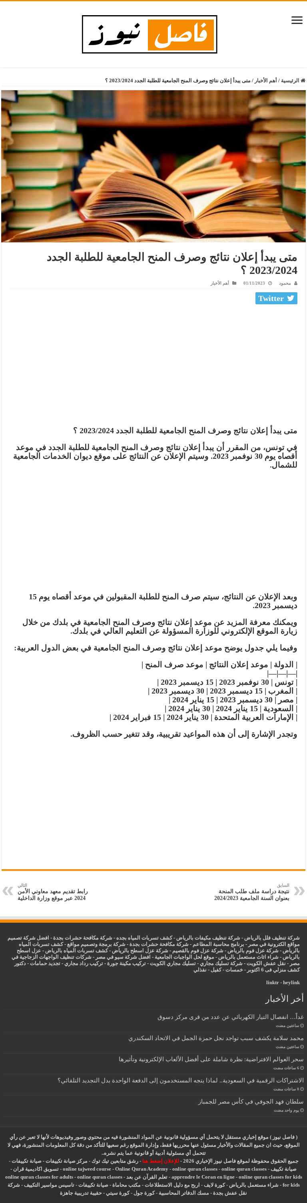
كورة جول (143, 1193)
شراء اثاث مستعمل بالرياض (248, 957)
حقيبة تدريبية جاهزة (81, 1193)
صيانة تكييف (284, 1169)
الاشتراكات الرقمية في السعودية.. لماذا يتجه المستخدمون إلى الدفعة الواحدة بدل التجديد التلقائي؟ (181, 1080)
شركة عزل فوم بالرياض (253, 950)
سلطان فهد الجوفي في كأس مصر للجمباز (251, 1101)
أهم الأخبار (266, 80)
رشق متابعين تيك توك (115, 1161)
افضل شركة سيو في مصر (123, 957)
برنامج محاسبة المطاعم (218, 944)
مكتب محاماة (126, 1185)
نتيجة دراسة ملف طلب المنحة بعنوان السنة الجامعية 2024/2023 (251, 892)
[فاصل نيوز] (153, 32)
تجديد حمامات (45, 963)
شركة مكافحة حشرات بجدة (159, 944)
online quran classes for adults (39, 1177)
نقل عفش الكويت (266, 963)
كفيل (216, 970)
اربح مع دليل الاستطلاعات (172, 1185)
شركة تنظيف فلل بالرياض (272, 938)
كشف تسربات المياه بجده (144, 938)
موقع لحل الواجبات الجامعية (184, 957)
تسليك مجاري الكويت (173, 963)
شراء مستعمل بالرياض (254, 1185)
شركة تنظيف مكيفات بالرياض (208, 938)
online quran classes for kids (270, 1177)
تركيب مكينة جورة (126, 963)
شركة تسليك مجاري (221, 963)
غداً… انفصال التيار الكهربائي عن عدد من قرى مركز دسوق (230, 1016)
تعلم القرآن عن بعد (146, 1177)
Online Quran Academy (141, 1169)
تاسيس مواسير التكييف (49, 1185)
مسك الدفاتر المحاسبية (184, 1193)
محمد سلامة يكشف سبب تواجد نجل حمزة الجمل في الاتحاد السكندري (216, 1038)
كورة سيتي (117, 1193)
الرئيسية (291, 80)
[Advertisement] (153, 367)
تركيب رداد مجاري (83, 963)
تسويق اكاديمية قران (36, 1169)
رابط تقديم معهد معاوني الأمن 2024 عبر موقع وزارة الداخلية (53, 892)
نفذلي (200, 970)
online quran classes (194, 1169)
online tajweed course (87, 1169)
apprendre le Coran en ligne (203, 1177)
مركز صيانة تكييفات (67, 1161)
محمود (285, 283)
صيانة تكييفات (27, 1161)
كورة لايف (214, 1185)
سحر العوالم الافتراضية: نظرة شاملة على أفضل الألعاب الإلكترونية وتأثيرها (211, 1059)
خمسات (234, 970)
